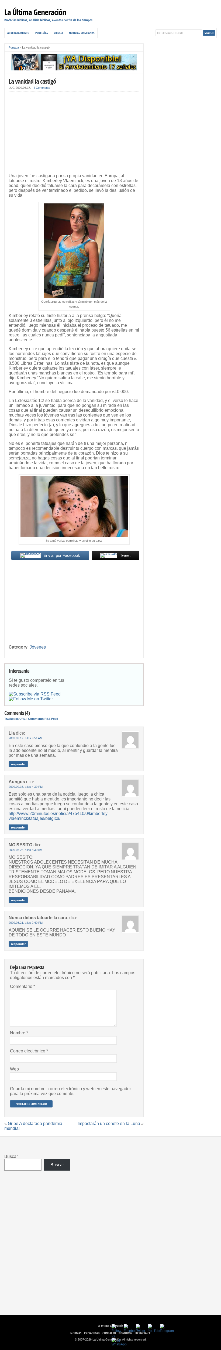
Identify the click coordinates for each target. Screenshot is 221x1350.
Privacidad (92, 1333)
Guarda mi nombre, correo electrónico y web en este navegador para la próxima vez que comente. (70, 1091)
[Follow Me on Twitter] (31, 699)
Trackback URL (15, 718)
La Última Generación (35, 12)
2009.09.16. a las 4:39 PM (26, 786)
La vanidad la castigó (32, 81)
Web (14, 1069)
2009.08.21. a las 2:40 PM (26, 922)
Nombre (19, 1033)
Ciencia (58, 33)
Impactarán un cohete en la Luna (109, 1123)
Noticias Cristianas (82, 33)
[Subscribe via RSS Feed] (35, 694)
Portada (14, 47)
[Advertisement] (74, 133)
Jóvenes (38, 647)
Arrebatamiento (18, 33)
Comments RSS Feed (43, 718)
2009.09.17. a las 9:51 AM (25, 738)
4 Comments (41, 87)
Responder (18, 764)
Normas (75, 1333)
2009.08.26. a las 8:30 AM (25, 849)
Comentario (22, 986)
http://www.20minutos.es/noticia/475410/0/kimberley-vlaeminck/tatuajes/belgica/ (59, 816)
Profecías (41, 33)
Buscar (11, 1156)
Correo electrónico (29, 1051)
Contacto (109, 1333)
